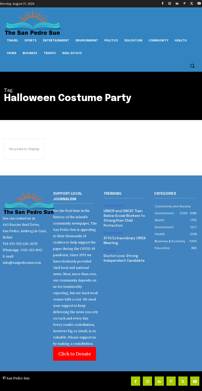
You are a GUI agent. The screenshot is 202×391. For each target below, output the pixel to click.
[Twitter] (192, 4)
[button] (192, 66)
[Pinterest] (184, 4)
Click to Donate (74, 353)
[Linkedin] (177, 4)
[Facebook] (162, 4)
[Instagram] (170, 4)
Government (113, 206)
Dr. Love (109, 250)
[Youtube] (199, 4)
